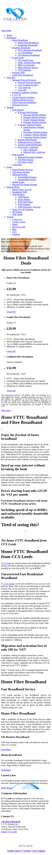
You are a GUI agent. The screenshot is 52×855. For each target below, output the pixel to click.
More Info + (6, 410)
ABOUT (18, 851)
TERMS (10, 851)
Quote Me (11, 312)
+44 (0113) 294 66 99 (10, 822)
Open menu (6, 30)
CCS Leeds (6, 563)
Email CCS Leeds (9, 832)
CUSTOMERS (38, 851)
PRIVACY (27, 851)
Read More (6, 749)
